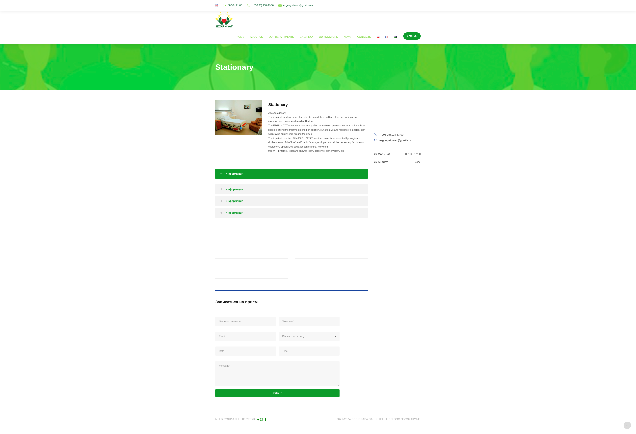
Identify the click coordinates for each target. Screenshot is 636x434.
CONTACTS (364, 36)
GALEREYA (306, 36)
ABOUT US (256, 36)
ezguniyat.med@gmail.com (298, 5)
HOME (240, 36)
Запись (412, 36)
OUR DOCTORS (328, 36)
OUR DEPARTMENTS (281, 36)
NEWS (347, 36)
